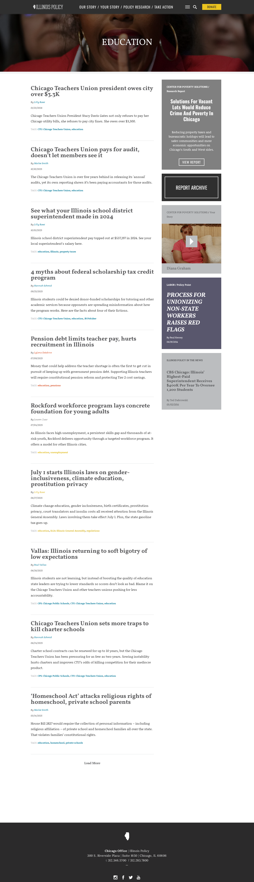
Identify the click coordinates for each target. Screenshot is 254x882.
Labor (171, 284)
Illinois (54, 251)
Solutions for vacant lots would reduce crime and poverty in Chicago (191, 110)
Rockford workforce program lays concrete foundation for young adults (90, 409)
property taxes (68, 251)
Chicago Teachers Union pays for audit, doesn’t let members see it (85, 153)
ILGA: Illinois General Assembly (67, 530)
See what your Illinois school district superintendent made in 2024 (82, 214)
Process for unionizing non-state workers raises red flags (186, 312)
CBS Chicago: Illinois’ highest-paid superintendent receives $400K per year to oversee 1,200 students (191, 381)
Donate (211, 7)
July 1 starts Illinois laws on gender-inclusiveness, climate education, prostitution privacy (80, 478)
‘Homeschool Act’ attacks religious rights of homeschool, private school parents (91, 699)
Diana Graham (179, 268)
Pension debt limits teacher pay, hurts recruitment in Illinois (83, 342)
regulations (93, 530)
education (77, 129)
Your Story (109, 7)
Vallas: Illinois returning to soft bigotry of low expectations (89, 554)
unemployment (59, 452)
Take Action (163, 7)
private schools (74, 742)
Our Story (87, 7)
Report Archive (191, 187)
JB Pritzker (90, 318)
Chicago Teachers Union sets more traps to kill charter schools (90, 626)
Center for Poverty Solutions (187, 86)
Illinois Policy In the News (185, 360)
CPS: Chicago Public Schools (53, 603)
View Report (191, 162)
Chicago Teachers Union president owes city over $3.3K (92, 91)
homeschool (57, 742)
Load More (92, 763)
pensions (55, 385)
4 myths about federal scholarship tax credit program (92, 275)
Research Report (176, 91)
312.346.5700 (117, 860)
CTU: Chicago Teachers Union (54, 129)
